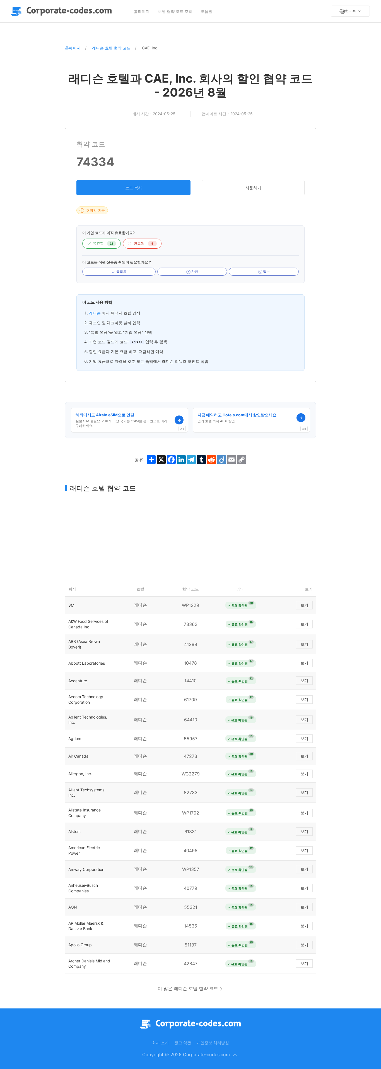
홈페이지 (141, 11)
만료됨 (143, 243)
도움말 (207, 11)
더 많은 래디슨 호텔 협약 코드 (188, 988)
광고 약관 (182, 1042)
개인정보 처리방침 (213, 1042)
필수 (266, 271)
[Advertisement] (190, 537)
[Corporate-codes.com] (62, 11)
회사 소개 (160, 1042)
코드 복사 (133, 187)
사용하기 (253, 187)
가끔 (194, 271)
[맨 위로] (235, 1055)
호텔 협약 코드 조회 (175, 11)
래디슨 (95, 313)
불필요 (120, 271)
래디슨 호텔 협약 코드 (111, 47)
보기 (304, 605)
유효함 (103, 243)
